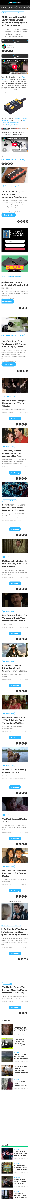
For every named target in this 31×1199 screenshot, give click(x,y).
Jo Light (6, 466)
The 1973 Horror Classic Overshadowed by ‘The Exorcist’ (20, 1136)
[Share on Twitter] (5, 51)
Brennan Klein (7, 731)
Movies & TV (10, 446)
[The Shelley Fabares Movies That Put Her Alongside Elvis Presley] (15, 435)
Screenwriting (24, 7)
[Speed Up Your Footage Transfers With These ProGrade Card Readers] (15, 264)
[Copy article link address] (11, 51)
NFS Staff (11, 45)
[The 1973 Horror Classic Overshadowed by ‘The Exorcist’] (7, 1136)
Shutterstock (14, 122)
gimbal (18, 155)
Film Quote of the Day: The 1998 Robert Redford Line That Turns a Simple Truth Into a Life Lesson (21, 1111)
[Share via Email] (8, 51)
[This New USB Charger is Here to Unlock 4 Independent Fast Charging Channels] (15, 175)
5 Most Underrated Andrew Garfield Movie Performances (14, 1042)
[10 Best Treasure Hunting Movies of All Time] (15, 754)
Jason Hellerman (8, 412)
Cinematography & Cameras (14, 12)
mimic (15, 155)
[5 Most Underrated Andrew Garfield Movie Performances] (15, 1024)
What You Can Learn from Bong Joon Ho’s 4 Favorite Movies (14, 873)
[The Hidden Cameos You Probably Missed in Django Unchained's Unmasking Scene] (15, 972)
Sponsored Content (7, 947)
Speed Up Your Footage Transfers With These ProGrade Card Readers (14, 285)
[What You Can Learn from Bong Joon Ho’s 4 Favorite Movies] (15, 855)
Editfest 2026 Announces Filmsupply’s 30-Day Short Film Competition (20, 1097)
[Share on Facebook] (3, 51)
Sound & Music (10, 500)
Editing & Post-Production (12, 925)
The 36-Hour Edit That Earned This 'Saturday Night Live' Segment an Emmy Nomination (14, 932)
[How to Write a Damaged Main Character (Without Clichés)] (15, 385)
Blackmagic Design (11, 125)
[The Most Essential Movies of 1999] (15, 804)
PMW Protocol (23, 155)
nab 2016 (8, 155)
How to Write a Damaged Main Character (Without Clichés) (14, 403)
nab (5, 155)
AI (5, 7)
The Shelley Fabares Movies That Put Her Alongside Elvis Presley (13, 453)
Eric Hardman (7, 679)
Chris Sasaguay (8, 781)
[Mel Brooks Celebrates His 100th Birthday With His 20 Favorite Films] (15, 546)
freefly (12, 155)
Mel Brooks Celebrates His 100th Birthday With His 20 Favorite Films (14, 564)
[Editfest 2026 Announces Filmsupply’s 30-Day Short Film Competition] (7, 1095)
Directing (13, 7)
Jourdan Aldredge (8, 212)
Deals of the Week (10, 291)
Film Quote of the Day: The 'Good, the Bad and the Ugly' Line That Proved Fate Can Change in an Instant (21, 1084)
